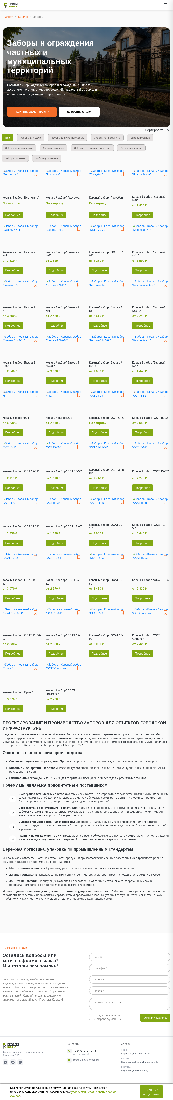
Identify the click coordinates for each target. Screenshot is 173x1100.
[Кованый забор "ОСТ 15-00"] (65, 507)
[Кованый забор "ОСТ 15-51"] (22, 452)
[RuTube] (20, 1062)
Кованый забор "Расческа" (63, 197)
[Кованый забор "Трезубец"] (108, 179)
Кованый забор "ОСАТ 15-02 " (150, 582)
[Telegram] (5, 1062)
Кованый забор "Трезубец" (106, 197)
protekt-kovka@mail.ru (86, 1059)
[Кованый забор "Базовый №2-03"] (65, 345)
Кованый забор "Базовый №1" (148, 364)
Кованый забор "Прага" (18, 692)
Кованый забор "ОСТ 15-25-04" (107, 471)
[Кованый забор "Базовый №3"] (65, 235)
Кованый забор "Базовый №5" (105, 309)
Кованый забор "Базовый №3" (62, 254)
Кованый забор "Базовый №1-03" (105, 364)
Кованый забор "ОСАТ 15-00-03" (22, 637)
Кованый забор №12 (59, 417)
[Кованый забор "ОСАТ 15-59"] (108, 507)
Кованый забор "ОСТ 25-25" (107, 417)
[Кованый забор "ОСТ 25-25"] (108, 400)
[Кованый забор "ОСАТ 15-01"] (65, 618)
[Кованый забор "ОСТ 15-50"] (65, 452)
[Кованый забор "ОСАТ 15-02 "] (151, 563)
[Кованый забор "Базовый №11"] (65, 290)
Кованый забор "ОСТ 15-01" (21, 526)
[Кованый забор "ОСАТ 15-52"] (22, 563)
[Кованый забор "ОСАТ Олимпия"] (65, 673)
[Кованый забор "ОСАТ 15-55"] (151, 507)
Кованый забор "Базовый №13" (19, 309)
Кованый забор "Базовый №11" (62, 309)
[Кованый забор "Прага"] (22, 673)
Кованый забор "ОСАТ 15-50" (106, 582)
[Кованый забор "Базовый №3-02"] (151, 290)
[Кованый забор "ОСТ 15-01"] (22, 507)
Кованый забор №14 (16, 417)
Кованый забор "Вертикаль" (21, 197)
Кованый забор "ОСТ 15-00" (64, 526)
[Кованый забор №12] (65, 400)
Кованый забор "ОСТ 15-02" (150, 471)
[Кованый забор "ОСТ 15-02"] (151, 452)
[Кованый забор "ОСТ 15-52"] (151, 400)
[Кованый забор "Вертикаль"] (22, 179)
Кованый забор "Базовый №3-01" (19, 364)
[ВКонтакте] (13, 1062)
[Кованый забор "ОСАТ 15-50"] (108, 563)
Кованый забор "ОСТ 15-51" (21, 471)
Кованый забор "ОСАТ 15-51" (63, 582)
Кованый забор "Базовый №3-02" (148, 309)
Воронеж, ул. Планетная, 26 (135, 1053)
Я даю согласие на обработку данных (109, 1017)
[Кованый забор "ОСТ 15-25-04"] (108, 452)
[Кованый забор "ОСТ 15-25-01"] (108, 235)
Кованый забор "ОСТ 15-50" (64, 471)
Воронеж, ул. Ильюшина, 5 (135, 1070)
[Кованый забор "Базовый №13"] (22, 290)
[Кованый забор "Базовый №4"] (22, 235)
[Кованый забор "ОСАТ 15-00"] (108, 618)
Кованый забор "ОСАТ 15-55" (149, 526)
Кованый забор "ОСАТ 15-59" (106, 526)
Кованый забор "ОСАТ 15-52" (20, 582)
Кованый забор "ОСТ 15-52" (150, 417)
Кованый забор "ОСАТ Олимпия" (60, 692)
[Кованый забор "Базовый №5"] (108, 290)
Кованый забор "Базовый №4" (19, 254)
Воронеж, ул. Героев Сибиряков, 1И (140, 1061)
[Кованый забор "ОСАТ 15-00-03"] (22, 618)
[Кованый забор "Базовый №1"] (151, 345)
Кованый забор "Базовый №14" (148, 254)
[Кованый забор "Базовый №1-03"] (108, 345)
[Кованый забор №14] (22, 400)
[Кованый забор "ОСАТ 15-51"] (65, 563)
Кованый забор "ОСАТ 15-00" (106, 637)
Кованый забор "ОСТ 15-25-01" (107, 254)
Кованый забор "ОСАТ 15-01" (63, 637)
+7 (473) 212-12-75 (84, 1050)
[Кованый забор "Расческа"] (65, 179)
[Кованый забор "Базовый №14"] (151, 235)
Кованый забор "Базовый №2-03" (62, 364)
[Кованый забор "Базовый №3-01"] (22, 345)
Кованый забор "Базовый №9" (148, 198)
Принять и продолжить (151, 1092)
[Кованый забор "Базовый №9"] (151, 179)
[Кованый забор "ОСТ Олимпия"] (151, 618)
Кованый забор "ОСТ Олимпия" (146, 637)
